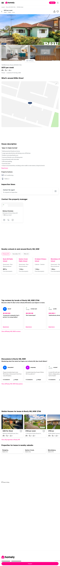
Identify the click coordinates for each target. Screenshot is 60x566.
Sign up (52, 2)
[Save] (57, 11)
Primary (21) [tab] (6, 254)
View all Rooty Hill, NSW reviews (10, 331)
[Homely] (30, 557)
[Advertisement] (30, 135)
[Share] (54, 11)
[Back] (2, 11)
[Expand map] (56, 83)
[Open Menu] (2, 2)
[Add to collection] (21, 431)
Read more (4, 168)
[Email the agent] (55, 191)
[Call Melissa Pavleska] (8, 220)
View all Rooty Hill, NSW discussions (12, 384)
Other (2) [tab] (26, 254)
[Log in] (58, 2)
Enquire (30, 563)
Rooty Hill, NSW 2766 (10, 7)
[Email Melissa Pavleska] (4, 220)
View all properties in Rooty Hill (10, 439)
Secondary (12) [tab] (16, 254)
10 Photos (31, 60)
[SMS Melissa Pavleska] (12, 220)
